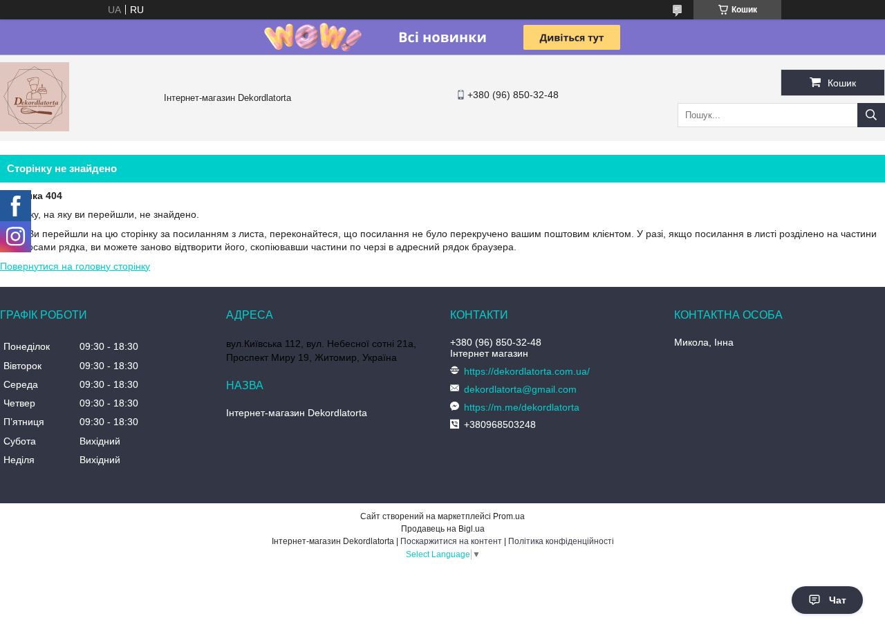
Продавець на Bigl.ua (443, 529)
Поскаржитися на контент (451, 541)
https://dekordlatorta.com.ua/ (527, 371)
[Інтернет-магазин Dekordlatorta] (34, 127)
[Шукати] (871, 115)
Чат (837, 600)
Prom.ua (509, 516)
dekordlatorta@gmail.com (520, 389)
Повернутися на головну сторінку (75, 266)
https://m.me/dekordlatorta (521, 407)
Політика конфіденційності (561, 541)
